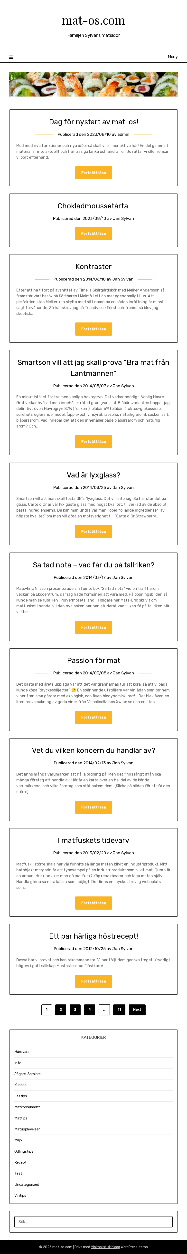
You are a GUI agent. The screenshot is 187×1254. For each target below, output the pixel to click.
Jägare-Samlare (27, 1074)
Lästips (20, 1096)
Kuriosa (20, 1085)
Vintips (20, 1195)
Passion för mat (93, 660)
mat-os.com (93, 20)
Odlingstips (23, 1151)
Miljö (18, 1140)
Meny (173, 56)
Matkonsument (27, 1107)
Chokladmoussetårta (93, 206)
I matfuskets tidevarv (93, 840)
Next (137, 1010)
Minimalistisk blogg (105, 1247)
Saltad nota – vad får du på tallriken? (93, 565)
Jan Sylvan (123, 218)
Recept (20, 1162)
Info (17, 1063)
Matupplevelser (27, 1129)
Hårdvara (21, 1052)
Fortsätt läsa (93, 173)
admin (123, 134)
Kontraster (93, 266)
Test (18, 1173)
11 (119, 1010)
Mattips (21, 1118)
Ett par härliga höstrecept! (93, 936)
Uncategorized (26, 1184)
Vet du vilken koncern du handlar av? (93, 750)
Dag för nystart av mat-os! (93, 121)
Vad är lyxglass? (93, 475)
